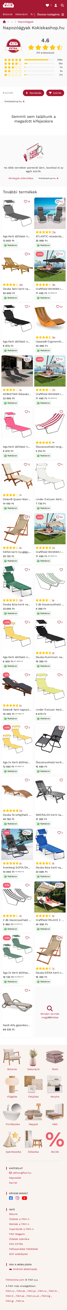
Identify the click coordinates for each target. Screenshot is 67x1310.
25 (61, 306)
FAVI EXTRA (16, 1244)
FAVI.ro (42, 1291)
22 (28, 832)
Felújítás (33, 1096)
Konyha (55, 1096)
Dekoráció (21, 14)
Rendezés (35, 92)
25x (21, 284)
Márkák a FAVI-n (19, 1224)
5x (20, 390)
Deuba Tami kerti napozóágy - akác (25, 288)
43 (61, 201)
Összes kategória (48, 14)
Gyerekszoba (13, 1151)
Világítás (12, 1096)
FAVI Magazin (17, 1234)
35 (61, 359)
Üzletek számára (19, 1239)
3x (20, 863)
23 (61, 885)
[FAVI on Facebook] (11, 1198)
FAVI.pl (32, 1291)
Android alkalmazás (25, 1269)
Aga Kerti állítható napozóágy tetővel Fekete (31, 341)
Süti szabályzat (18, 1254)
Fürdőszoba (13, 1124)
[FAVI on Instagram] (17, 1198)
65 (61, 517)
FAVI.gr (10, 1300)
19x (53, 284)
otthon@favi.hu (22, 1172)
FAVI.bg (46, 1296)
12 (29, 464)
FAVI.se (20, 1296)
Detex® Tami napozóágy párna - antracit (28, 709)
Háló (55, 1124)
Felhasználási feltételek (23, 1249)
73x (54, 232)
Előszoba (33, 1151)
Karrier (13, 1182)
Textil (33, 14)
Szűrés (57, 92)
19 (29, 201)
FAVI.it (10, 1296)
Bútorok (8, 14)
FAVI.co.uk (33, 1296)
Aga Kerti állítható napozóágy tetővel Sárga (30, 657)
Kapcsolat (15, 1177)
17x (53, 390)
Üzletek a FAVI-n (19, 1219)
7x (53, 968)
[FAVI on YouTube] (24, 1198)
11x (53, 547)
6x (20, 547)
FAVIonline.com (15, 1279)
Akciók (55, 1151)
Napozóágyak (26, 21)
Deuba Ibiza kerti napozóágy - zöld (25, 604)
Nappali (33, 1124)
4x (53, 653)
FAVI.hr (53, 1291)
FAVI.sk (21, 1291)
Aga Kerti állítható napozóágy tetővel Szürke (31, 236)
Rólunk (13, 1214)
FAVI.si (20, 1300)
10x (20, 600)
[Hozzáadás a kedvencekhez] (61, 411)
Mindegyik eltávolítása (21, 178)
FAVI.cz (10, 1291)
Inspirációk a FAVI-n (21, 1229)
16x (53, 337)
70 (61, 254)
